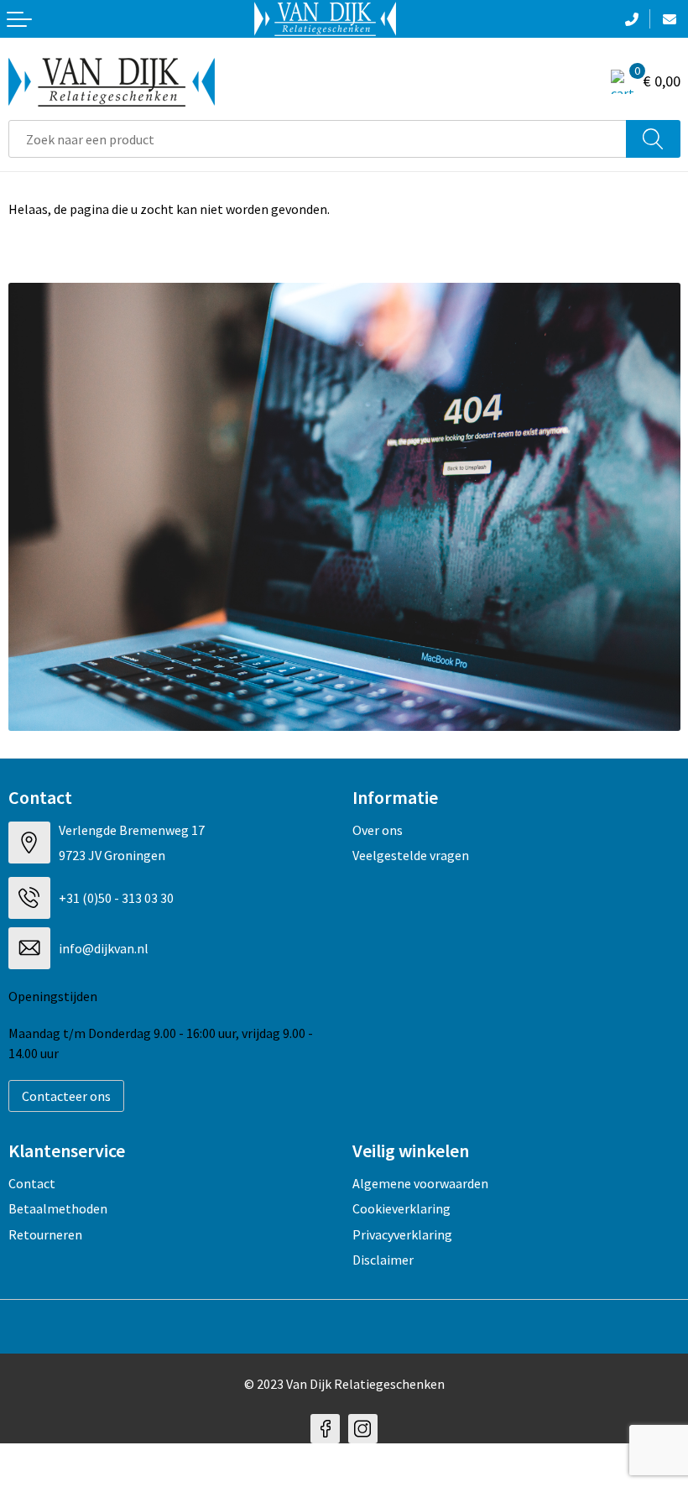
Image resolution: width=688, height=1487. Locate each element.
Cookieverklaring (401, 1208)
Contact (31, 1183)
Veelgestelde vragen (410, 855)
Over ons (377, 830)
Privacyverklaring (402, 1234)
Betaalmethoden (57, 1208)
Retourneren (45, 1234)
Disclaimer (383, 1259)
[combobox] (317, 139)
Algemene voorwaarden (420, 1183)
